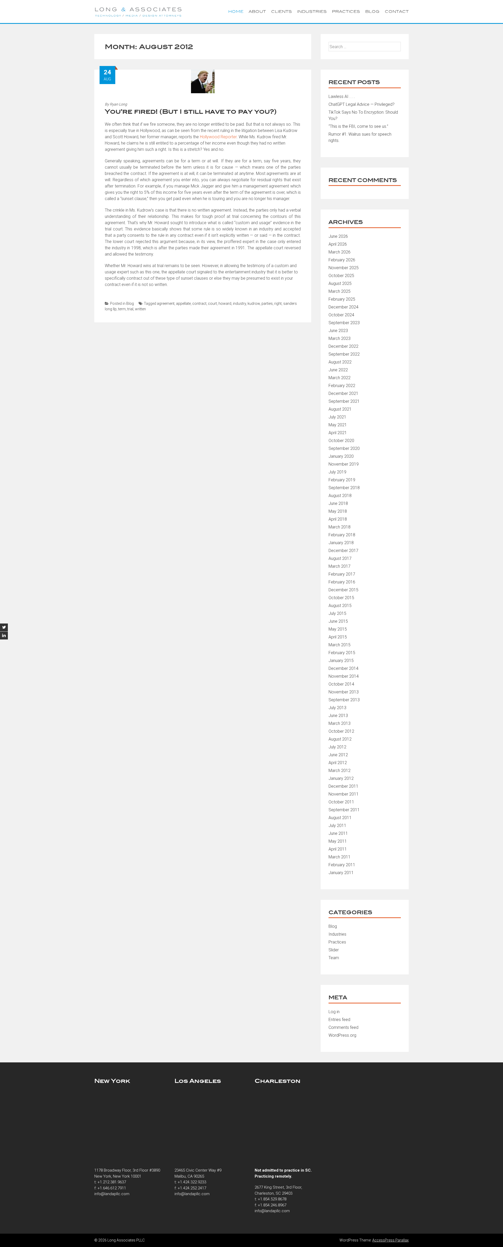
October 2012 (341, 731)
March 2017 (340, 566)
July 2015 (337, 613)
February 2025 (342, 299)
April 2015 (338, 636)
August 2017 (340, 558)
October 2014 (341, 684)
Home (235, 11)
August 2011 (340, 817)
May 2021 (338, 424)
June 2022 (338, 369)
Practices (346, 11)
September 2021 (344, 401)
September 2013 (344, 699)
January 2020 (341, 456)
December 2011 (343, 786)
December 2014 (343, 668)
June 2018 (338, 503)
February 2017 (342, 574)
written (140, 309)
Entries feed (339, 1019)
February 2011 (342, 864)
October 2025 (341, 275)
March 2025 (340, 291)
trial (130, 309)
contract (199, 303)
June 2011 (338, 833)
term (122, 309)
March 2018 (340, 527)
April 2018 (338, 519)
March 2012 (340, 770)
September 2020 (344, 448)
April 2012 (338, 762)
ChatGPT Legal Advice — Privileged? (362, 104)
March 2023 (340, 338)
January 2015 (341, 660)
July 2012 (337, 746)
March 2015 (340, 644)
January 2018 (341, 542)
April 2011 (338, 849)
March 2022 (340, 377)
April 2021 (338, 432)
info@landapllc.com (111, 1193)
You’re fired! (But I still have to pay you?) (191, 111)
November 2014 (344, 676)
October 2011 (341, 801)
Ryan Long (118, 104)
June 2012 (338, 754)
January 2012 (341, 778)
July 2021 (337, 417)
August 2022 (340, 362)
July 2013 (337, 707)
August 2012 (340, 739)
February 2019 (342, 479)
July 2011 (337, 825)
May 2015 (338, 629)
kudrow (254, 303)
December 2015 (343, 589)
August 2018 (340, 495)
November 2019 (344, 464)
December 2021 (343, 393)
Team (334, 957)
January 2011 (341, 872)
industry (239, 303)
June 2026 (338, 236)
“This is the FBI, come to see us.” (358, 126)
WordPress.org (342, 1035)
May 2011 (338, 841)
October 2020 (341, 440)
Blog (372, 11)
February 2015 (342, 652)
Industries (312, 11)
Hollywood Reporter (218, 136)
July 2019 (337, 472)
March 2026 (340, 252)
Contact (397, 11)
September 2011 (344, 809)
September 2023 (344, 322)
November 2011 (344, 794)
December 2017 (343, 550)
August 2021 (340, 409)
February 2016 (342, 582)
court (212, 303)
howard (224, 303)
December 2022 (343, 346)
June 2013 (338, 715)
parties (267, 303)
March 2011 (340, 856)
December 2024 (343, 307)
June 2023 (338, 330)
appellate (183, 303)
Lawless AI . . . (342, 96)
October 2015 (341, 597)
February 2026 (342, 259)
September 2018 (344, 487)
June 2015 (338, 621)
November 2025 (344, 267)
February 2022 (342, 385)
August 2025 (340, 283)
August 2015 (340, 605)
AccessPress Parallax (390, 1240)
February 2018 (342, 534)
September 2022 (344, 354)
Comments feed (343, 1027)
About (257, 11)
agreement (165, 303)
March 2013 (340, 723)
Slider (334, 949)
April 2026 (338, 244)
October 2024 (341, 314)
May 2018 (338, 511)
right (278, 303)
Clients (281, 11)
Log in (334, 1011)
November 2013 (344, 691)
